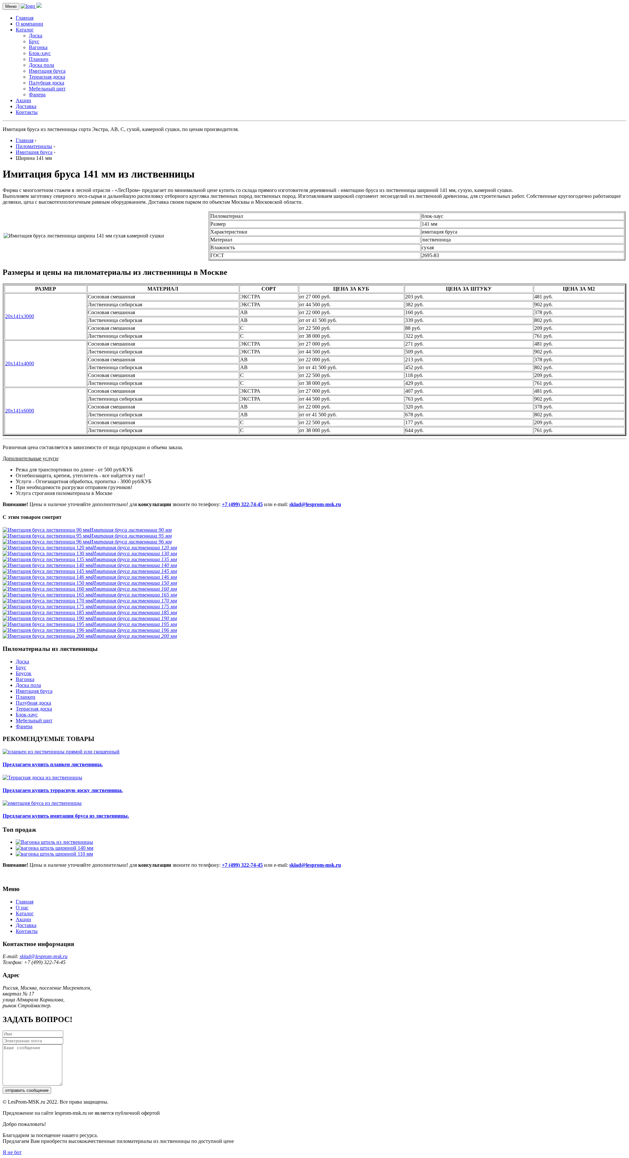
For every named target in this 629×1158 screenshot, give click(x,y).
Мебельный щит (47, 88)
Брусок (23, 673)
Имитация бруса (47, 71)
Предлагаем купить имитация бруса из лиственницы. (66, 816)
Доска (35, 35)
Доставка (26, 106)
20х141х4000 (19, 363)
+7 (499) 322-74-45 (242, 504)
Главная (24, 18)
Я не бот (12, 1152)
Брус (34, 41)
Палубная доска (46, 82)
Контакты (27, 112)
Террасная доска (47, 77)
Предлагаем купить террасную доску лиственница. (63, 790)
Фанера (37, 94)
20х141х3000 (19, 316)
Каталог (25, 29)
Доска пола (41, 65)
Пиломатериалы (34, 146)
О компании (29, 24)
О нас (22, 907)
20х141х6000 (19, 410)
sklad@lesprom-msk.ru (315, 504)
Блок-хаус (40, 53)
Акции (23, 100)
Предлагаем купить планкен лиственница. (53, 764)
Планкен (38, 59)
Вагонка (38, 47)
